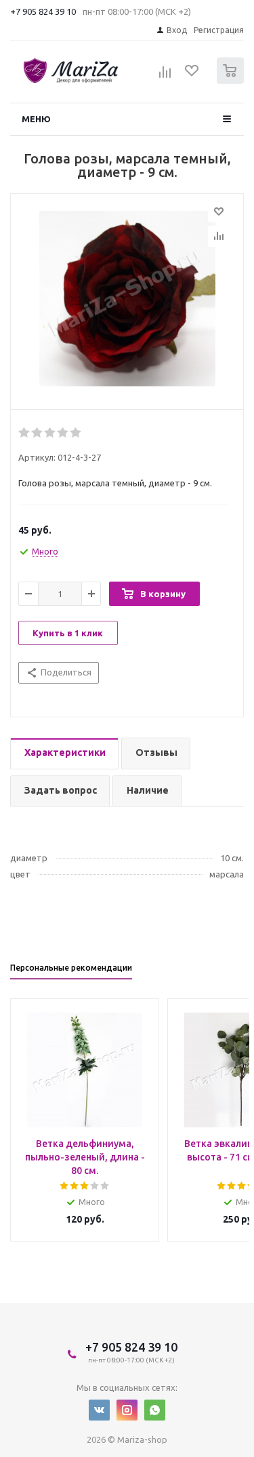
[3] (50, 433)
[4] (63, 433)
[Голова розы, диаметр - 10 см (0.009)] (127, 298)
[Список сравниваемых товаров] (165, 76)
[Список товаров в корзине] (232, 80)
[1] (24, 433)
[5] (76, 433)
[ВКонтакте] (99, 1410)
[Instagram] (127, 1410)
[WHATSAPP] (154, 1410)
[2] (37, 433)
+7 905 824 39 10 (43, 11)
